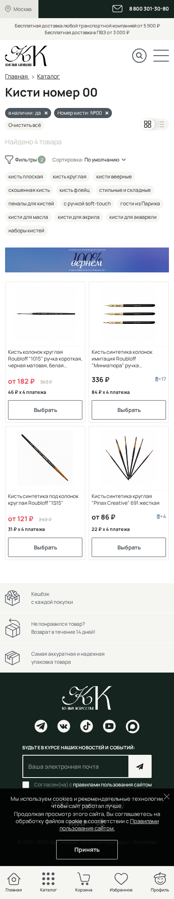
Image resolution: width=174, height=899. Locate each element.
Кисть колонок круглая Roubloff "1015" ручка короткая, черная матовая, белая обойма (45, 359)
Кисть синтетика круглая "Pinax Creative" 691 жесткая (126, 499)
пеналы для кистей (31, 203)
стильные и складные (125, 190)
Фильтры (26, 159)
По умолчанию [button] (102, 159)
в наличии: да (24, 112)
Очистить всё (24, 125)
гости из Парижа (140, 203)
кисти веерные (114, 176)
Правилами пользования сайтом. (109, 824)
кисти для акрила (79, 217)
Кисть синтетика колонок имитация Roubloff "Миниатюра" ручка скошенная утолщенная (122, 359)
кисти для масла (28, 217)
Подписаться (140, 766)
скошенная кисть (29, 190)
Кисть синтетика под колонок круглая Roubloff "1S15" (43, 499)
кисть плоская (25, 176)
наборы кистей (26, 230)
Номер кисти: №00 (79, 112)
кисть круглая (70, 176)
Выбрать (45, 410)
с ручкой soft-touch (87, 203)
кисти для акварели (133, 217)
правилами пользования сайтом (112, 784)
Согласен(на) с (93, 784)
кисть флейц (75, 190)
